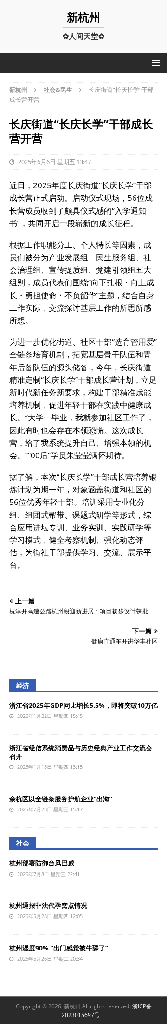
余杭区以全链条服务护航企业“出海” (60, 798)
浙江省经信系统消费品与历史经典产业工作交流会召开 (80, 751)
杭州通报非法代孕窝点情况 (48, 905)
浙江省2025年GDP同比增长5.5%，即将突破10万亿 (83, 705)
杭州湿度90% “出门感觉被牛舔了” (58, 948)
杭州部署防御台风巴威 (41, 862)
